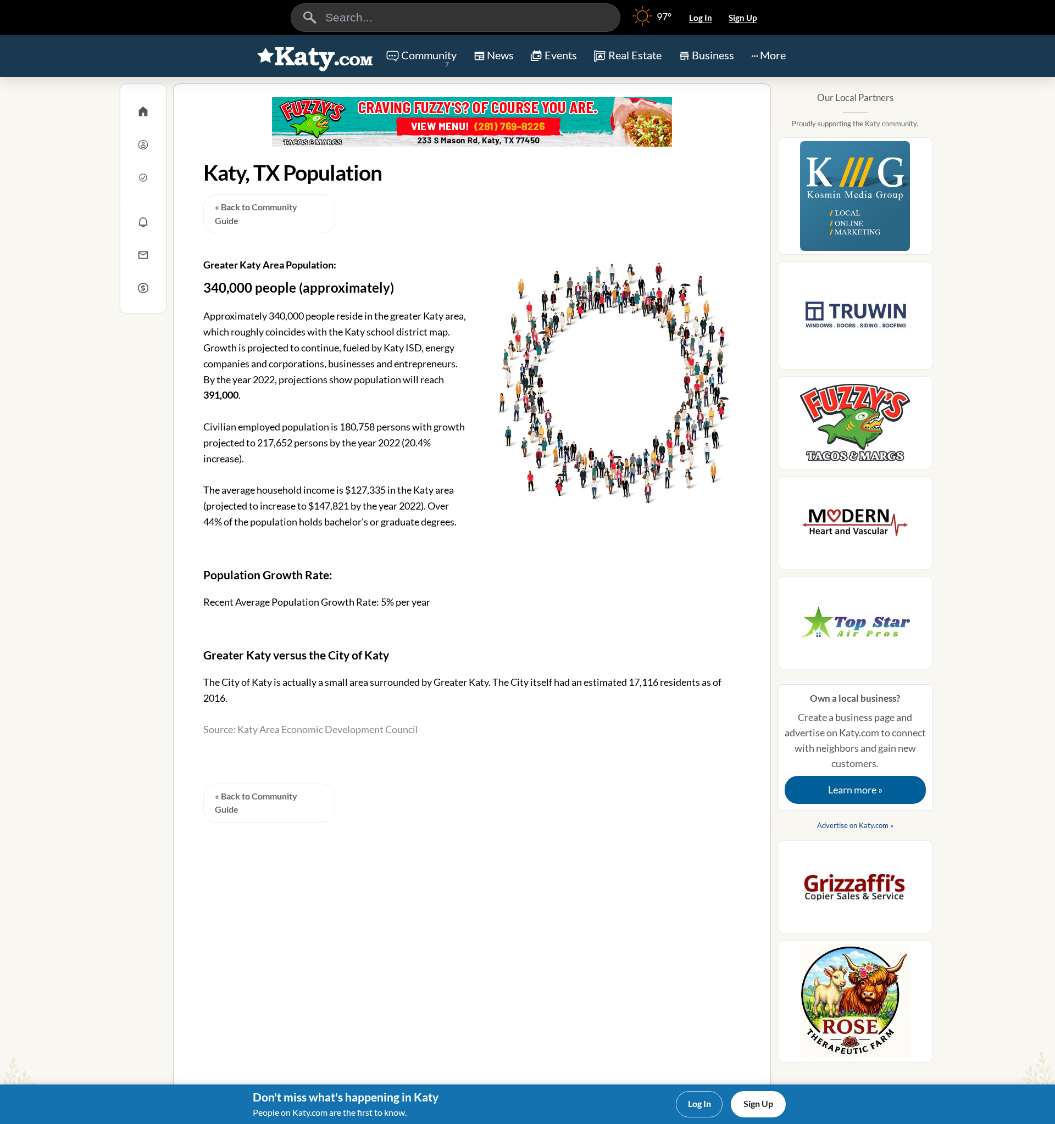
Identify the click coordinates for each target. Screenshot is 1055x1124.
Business (713, 54)
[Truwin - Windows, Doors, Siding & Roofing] (855, 318)
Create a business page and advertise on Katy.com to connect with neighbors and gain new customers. (855, 744)
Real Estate (635, 54)
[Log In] (143, 144)
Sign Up (743, 18)
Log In (700, 18)
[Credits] (143, 287)
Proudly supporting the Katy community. (855, 123)
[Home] (143, 111)
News (500, 54)
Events (561, 54)
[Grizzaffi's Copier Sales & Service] (855, 890)
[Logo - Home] (315, 57)
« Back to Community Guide (256, 214)
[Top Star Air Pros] (855, 626)
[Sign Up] (143, 177)
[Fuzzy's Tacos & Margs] (472, 122)
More (773, 54)
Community (429, 58)
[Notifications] (143, 222)
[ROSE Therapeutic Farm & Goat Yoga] (855, 1004)
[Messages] (143, 255)
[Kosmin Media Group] (855, 199)
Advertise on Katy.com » (855, 825)
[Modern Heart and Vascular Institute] (855, 526)
